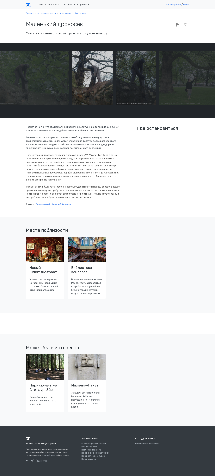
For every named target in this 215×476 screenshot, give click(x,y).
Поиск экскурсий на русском (95, 453)
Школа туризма (89, 447)
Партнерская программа (147, 443)
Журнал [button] (53, 4)
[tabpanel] (107, 78)
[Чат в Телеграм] (32, 461)
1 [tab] (100, 109)
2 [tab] (105, 109)
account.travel (49, 455)
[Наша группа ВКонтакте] (27, 461)
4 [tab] (114, 109)
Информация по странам (93, 443)
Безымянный (43, 204)
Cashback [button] (67, 4)
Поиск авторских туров (93, 456)
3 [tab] (109, 109)
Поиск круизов (88, 459)
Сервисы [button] (82, 4)
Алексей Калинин (61, 204)
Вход (186, 4)
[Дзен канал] (41, 460)
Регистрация (173, 4)
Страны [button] (39, 4)
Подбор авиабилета (91, 450)
